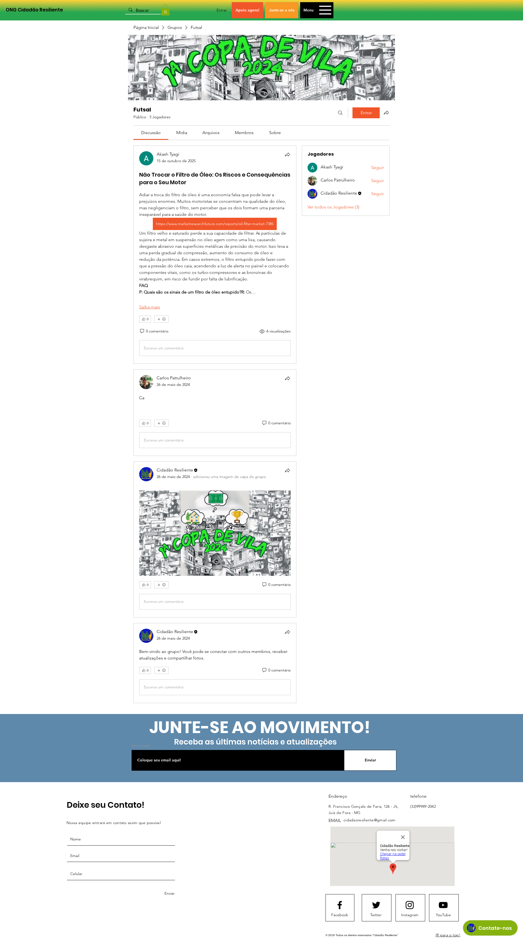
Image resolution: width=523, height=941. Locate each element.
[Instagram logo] (409, 905)
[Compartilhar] (287, 154)
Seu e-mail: (141, 746)
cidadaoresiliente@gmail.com (369, 820)
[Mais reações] (161, 319)
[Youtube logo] (443, 905)
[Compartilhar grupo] (386, 112)
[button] (165, 10)
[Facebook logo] (339, 905)
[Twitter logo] (376, 905)
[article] (214, 255)
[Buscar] (340, 112)
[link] (151, 132)
